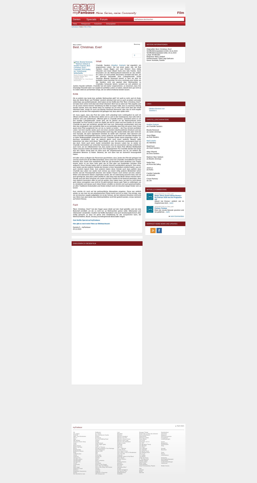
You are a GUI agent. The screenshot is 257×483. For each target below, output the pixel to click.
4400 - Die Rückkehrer (79, 436)
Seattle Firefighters (122, 470)
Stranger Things (143, 432)
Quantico (119, 463)
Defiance (75, 470)
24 (74, 432)
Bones (75, 448)
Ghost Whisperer (100, 449)
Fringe (97, 445)
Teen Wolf (142, 440)
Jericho (97, 468)
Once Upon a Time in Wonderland (126, 452)
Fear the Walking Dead (101, 439)
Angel (74, 443)
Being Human (77, 445)
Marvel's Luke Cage (122, 440)
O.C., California (121, 448)
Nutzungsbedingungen (167, 459)
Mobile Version (165, 466)
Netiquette (164, 458)
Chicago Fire (76, 458)
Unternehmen (165, 455)
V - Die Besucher (144, 459)
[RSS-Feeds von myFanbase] (153, 233)
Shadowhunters (121, 472)
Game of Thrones (100, 447)
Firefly (97, 441)
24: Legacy (76, 433)
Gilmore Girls (99, 451)
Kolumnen (98, 24)
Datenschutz (164, 460)
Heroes (97, 462)
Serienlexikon (165, 432)
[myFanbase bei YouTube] (178, 233)
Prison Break (120, 458)
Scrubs (119, 468)
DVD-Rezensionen (166, 436)
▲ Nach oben (179, 426)
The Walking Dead (144, 452)
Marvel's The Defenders (124, 441)
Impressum (164, 463)
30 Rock (75, 435)
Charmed (75, 456)
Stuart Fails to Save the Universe (148, 433)
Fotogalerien (164, 437)
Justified (97, 470)
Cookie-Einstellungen (167, 462)
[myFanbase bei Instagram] (171, 233)
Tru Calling (142, 455)
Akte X (75, 437)
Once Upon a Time (122, 451)
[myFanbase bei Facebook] (159, 233)
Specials (91, 19)
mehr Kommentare (177, 216)
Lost (118, 432)
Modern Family (121, 443)
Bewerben (164, 449)
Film (180, 13)
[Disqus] (107, 280)
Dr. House (98, 433)
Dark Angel (76, 467)
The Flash (142, 447)
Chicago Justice (77, 459)
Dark (74, 466)
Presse (163, 453)
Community (76, 464)
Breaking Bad (77, 449)
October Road (121, 449)
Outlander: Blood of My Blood (125, 456)
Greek (97, 459)
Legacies (97, 471)
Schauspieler (111, 24)
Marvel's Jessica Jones (123, 439)
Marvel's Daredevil (122, 436)
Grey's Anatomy (99, 460)
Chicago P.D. (77, 462)
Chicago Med (77, 460)
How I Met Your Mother (101, 466)
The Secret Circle (144, 451)
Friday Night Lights (100, 444)
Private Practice (121, 459)
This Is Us (142, 453)
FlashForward (99, 443)
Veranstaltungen (165, 439)
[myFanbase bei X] (165, 233)
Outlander (120, 455)
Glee (96, 453)
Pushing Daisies (121, 462)
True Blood (142, 456)
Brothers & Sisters (78, 451)
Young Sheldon (143, 464)
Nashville (119, 444)
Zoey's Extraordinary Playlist (147, 466)
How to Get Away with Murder (103, 467)
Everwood (98, 437)
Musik (141, 471)
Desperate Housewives (79, 471)
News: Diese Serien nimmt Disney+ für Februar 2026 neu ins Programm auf (168, 197)
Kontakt (163, 448)
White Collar (142, 463)
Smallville (119, 474)
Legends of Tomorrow (101, 472)
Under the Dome (143, 458)
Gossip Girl (98, 456)
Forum (103, 19)
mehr (171, 203)
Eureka (97, 436)
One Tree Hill (121, 453)
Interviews (164, 433)
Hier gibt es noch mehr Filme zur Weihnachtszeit (91, 224)
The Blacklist (142, 445)
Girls (96, 452)
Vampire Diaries (143, 460)
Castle (75, 455)
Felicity (97, 440)
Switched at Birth (144, 437)
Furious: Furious (161, 208)
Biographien (164, 443)
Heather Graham (118, 65)
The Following (143, 448)
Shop (162, 445)
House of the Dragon (101, 464)
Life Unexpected (99, 474)
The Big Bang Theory (145, 444)
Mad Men (119, 433)
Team (162, 452)
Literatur (141, 470)
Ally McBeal (76, 440)
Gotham (97, 458)
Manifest (119, 435)
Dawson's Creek (78, 468)
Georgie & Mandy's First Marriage (104, 448)
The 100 (141, 443)
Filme (75, 24)
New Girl (119, 445)
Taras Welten (143, 439)
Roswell (119, 466)
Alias (74, 439)
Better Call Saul (77, 447)
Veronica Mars (143, 462)
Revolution (120, 464)
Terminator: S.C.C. (144, 441)
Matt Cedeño (151, 141)
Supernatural (142, 436)
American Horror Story (79, 441)
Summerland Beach (144, 435)
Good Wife (98, 455)
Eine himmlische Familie (102, 435)
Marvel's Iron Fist (122, 437)
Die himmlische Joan (79, 474)
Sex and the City (122, 471)
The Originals (143, 449)
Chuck (75, 463)
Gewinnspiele (165, 444)
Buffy (74, 452)
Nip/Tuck (119, 447)
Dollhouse (98, 432)
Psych (119, 460)
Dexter (75, 472)
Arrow (75, 444)
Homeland (98, 463)
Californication (77, 453)
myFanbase (75, 27)
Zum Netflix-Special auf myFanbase (86, 220)
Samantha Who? (121, 467)
